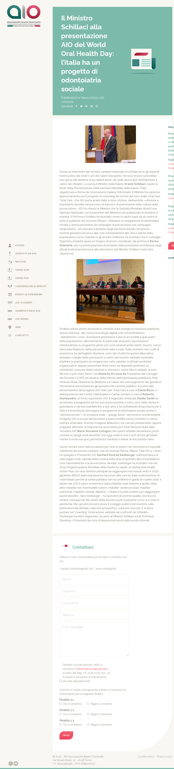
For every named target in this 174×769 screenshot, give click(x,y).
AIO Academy (23, 302)
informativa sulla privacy (92, 668)
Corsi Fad (22, 278)
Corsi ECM (22, 270)
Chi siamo (22, 319)
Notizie (20, 261)
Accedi (19, 245)
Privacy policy (164, 756)
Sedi (18, 327)
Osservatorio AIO (27, 311)
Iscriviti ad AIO (26, 253)
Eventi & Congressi (28, 294)
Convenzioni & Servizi (30, 286)
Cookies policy (146, 756)
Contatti (22, 335)
